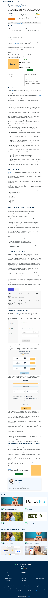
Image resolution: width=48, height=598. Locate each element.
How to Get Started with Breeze (31, 81)
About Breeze (11, 76)
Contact (8, 576)
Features (10, 78)
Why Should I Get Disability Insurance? (30, 75)
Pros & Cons (11, 74)
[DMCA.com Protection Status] (24, 568)
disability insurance (15, 43)
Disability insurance (11, 172)
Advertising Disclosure (18, 23)
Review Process (8, 580)
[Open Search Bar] (45, 1)
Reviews (29, 1)
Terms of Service (40, 575)
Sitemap (29, 596)
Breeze (9, 51)
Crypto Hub (24, 578)
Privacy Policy (39, 576)
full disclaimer (38, 590)
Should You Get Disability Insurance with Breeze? (32, 84)
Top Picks (19, 1)
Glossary (24, 580)
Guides (24, 1)
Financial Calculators (24, 575)
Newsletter (42, 1)
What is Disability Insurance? (14, 80)
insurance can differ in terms (22, 180)
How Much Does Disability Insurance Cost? (32, 78)
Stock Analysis (24, 576)
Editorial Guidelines (8, 578)
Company (8, 575)
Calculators (35, 1)
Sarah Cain (18, 480)
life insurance (13, 49)
